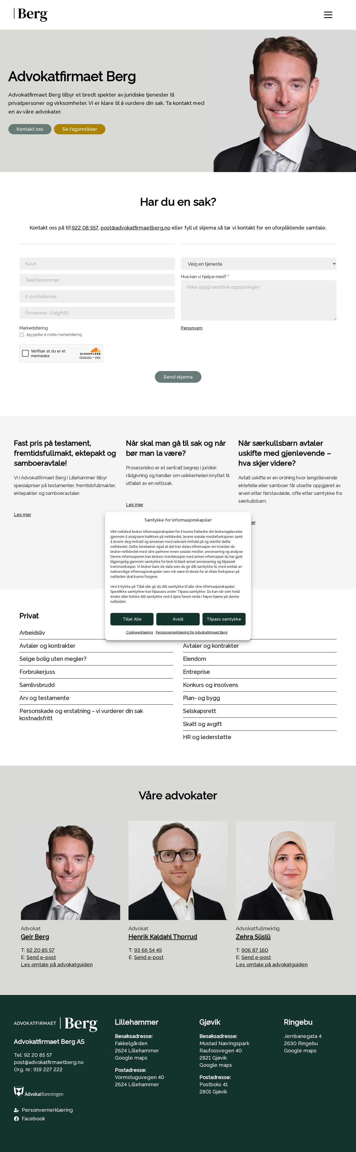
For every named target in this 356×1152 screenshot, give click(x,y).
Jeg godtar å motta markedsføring (53, 334)
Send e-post (41, 957)
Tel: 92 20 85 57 (33, 1055)
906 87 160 (254, 950)
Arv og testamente (44, 698)
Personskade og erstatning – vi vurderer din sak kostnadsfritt (81, 715)
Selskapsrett (199, 711)
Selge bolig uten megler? (52, 659)
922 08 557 (85, 228)
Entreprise (196, 672)
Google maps (131, 1058)
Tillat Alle (132, 619)
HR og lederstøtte (207, 737)
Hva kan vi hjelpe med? (205, 276)
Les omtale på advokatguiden (57, 964)
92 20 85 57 (40, 950)
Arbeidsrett (198, 632)
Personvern (191, 328)
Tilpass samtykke (224, 619)
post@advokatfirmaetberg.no (135, 228)
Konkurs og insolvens (210, 685)
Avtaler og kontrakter (47, 645)
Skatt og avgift (202, 724)
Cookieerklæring (139, 632)
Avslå (178, 619)
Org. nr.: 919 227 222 (38, 1069)
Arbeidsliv (32, 632)
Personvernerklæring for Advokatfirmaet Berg (192, 632)
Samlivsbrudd (37, 685)
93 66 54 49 (148, 950)
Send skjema (178, 377)
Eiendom (194, 659)
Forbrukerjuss (37, 672)
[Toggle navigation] (328, 15)
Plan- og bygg (201, 698)
